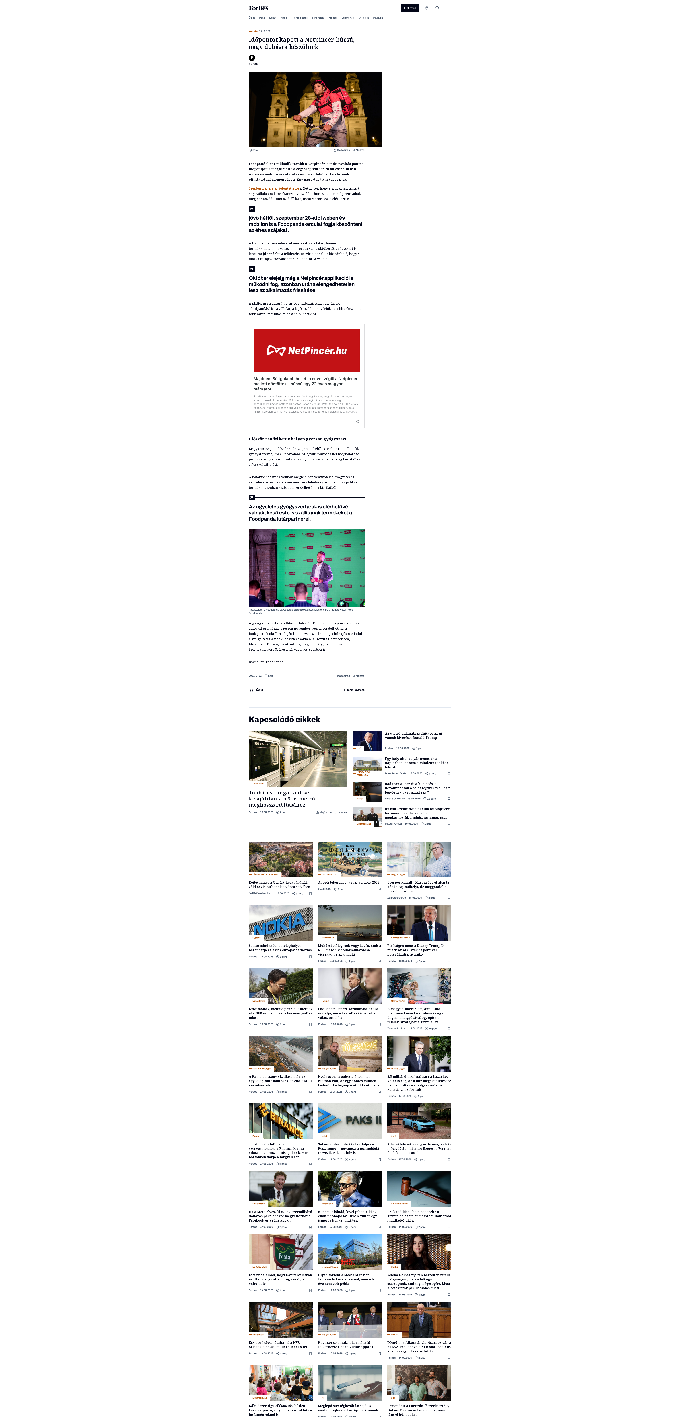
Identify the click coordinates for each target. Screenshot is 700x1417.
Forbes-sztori (300, 17)
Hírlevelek (318, 17)
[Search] (437, 8)
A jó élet (364, 17)
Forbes (253, 812)
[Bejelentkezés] (427, 8)
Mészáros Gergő (395, 798)
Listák (272, 17)
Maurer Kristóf (393, 823)
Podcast (332, 17)
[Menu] (447, 8)
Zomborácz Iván (396, 1028)
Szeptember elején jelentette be (274, 188)
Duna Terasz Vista (395, 773)
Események (348, 17)
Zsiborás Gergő (396, 897)
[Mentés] (449, 748)
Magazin (378, 17)
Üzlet (252, 17)
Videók (284, 17)
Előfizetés (410, 8)
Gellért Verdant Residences (261, 893)
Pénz (262, 17)
